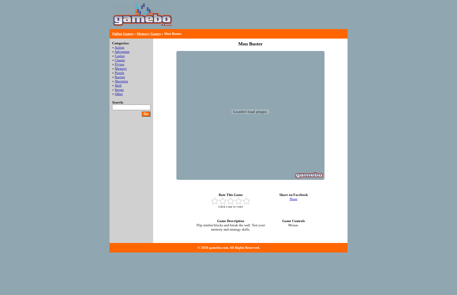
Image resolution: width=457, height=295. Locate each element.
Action (119, 47)
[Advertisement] (283, 18)
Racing (120, 77)
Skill (118, 85)
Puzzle (119, 73)
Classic (120, 60)
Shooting (121, 81)
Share (294, 199)
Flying (119, 64)
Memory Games (149, 34)
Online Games (122, 34)
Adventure (122, 52)
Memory (121, 69)
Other (119, 94)
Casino (120, 56)
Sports (119, 90)
